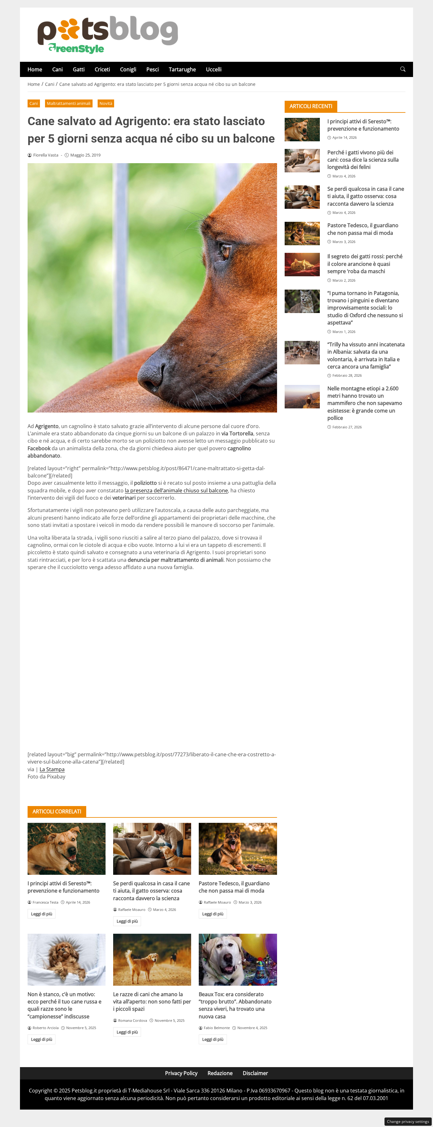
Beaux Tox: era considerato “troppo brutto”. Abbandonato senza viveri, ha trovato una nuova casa (235, 1005)
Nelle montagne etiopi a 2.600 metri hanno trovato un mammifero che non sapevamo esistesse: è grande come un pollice (364, 403)
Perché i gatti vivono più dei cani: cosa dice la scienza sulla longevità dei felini (363, 159)
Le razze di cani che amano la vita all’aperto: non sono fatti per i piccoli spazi (152, 1002)
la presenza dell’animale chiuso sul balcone (176, 490)
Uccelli (214, 69)
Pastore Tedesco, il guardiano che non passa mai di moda (234, 887)
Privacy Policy (181, 1073)
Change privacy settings (408, 1121)
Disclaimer (255, 1073)
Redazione (220, 1073)
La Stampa (52, 769)
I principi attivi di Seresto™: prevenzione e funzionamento (64, 887)
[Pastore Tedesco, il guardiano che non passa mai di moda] (238, 849)
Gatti (79, 69)
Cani (57, 69)
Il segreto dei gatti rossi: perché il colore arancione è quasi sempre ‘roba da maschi (365, 264)
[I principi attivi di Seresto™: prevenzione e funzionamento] (67, 849)
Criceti (102, 69)
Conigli (128, 69)
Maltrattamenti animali (68, 103)
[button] (402, 69)
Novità (106, 103)
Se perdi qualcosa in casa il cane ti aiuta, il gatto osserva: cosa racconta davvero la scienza (151, 891)
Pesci (152, 69)
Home (35, 69)
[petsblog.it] (107, 34)
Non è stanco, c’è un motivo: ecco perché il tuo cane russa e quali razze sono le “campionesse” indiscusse (64, 1005)
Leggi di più (41, 914)
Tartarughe (182, 69)
